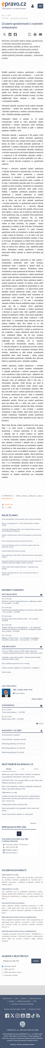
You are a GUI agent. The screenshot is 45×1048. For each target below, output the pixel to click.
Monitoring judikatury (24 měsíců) (13, 744)
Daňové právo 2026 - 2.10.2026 (13, 718)
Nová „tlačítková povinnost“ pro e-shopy (16, 663)
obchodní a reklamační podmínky (22, 1004)
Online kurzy (9, 646)
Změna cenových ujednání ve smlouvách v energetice (20, 668)
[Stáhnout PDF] (29, 34)
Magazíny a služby (12, 730)
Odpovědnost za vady (9, 792)
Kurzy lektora (20, 693)
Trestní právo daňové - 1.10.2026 (13, 711)
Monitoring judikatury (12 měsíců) (13, 748)
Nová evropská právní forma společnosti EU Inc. (17, 541)
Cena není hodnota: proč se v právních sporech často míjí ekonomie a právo (20, 546)
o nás (16, 998)
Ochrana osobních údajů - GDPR (15, 1009)
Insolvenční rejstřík (11, 975)
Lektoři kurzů (9, 686)
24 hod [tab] (8, 769)
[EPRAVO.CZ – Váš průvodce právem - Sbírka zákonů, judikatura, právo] (14, 6)
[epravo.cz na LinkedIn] (28, 1015)
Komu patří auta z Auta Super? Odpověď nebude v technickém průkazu (22, 556)
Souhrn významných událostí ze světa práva (17, 814)
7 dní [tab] (22, 769)
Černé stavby (6, 672)
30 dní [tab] (36, 769)
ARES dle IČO (9, 969)
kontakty (11, 1001)
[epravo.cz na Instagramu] (17, 1015)
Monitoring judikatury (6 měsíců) (13, 752)
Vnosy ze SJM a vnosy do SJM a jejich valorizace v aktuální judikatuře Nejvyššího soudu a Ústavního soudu (22, 652)
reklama (23, 998)
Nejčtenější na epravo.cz (17, 764)
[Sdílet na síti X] (4, 34)
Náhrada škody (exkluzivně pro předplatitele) (19, 917)
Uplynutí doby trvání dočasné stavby (13, 551)
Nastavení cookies (35, 1009)
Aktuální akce (9, 594)
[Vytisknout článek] (35, 34)
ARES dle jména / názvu (12, 972)
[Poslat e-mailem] (40, 34)
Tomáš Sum (8, 504)
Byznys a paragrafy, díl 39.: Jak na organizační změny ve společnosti (20, 573)
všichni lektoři (37, 699)
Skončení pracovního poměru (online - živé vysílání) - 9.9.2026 (20, 618)
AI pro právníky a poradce (11, 735)
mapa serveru (6, 998)
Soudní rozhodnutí (14, 870)
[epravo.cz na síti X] (12, 1015)
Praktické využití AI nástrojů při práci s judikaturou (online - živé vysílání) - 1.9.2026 (22, 601)
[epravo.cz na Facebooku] (7, 1015)
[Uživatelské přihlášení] (32, 6)
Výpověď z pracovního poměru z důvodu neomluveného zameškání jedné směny (21, 658)
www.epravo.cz (7, 498)
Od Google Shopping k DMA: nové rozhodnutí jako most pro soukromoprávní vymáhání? (21, 530)
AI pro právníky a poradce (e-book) (14, 739)
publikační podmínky (24, 1001)
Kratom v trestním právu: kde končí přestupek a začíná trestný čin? (22, 536)
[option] (22, 693)
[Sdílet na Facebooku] (15, 34)
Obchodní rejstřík (10, 966)
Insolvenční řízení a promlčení (13, 903)
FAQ (35, 1001)
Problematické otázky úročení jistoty (14, 804)
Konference (8, 705)
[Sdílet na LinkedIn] (9, 34)
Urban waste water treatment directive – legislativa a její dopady (20, 567)
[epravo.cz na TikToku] (33, 1015)
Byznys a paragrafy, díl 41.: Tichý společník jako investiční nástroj (20, 524)
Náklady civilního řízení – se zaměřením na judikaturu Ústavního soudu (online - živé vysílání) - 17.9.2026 (20, 638)
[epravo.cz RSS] (38, 1015)
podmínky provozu (35, 998)
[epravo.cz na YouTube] (23, 1015)
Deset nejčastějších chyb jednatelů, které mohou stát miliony (21, 519)
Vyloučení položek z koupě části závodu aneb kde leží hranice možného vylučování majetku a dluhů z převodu (22, 562)
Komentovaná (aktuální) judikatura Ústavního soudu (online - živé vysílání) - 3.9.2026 (22, 610)
